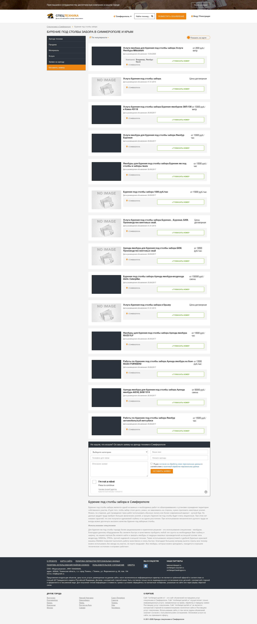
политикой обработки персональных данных (181, 466)
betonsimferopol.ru (174, 565)
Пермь (81, 603)
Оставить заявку (57, 67)
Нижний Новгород (86, 598)
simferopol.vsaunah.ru (175, 567)
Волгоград (51, 598)
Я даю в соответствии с (176, 465)
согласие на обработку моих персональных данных (180, 464)
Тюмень (114, 603)
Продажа (53, 44)
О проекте (52, 561)
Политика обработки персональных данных (97, 561)
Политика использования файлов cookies (68, 565)
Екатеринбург (52, 600)
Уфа (113, 605)
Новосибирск (84, 600)
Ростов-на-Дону (85, 605)
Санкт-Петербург (118, 598)
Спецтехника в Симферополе (59, 26)
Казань (49, 603)
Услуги (51, 56)
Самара (82, 607)
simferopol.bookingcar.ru (176, 570)
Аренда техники (56, 38)
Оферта (131, 565)
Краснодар (51, 605)
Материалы (54, 50)
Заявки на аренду (56, 61)
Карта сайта (66, 561)
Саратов (114, 600)
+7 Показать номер (180, 61)
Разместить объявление (171, 16)
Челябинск (115, 607)
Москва (50, 607)
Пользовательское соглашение (108, 565)
